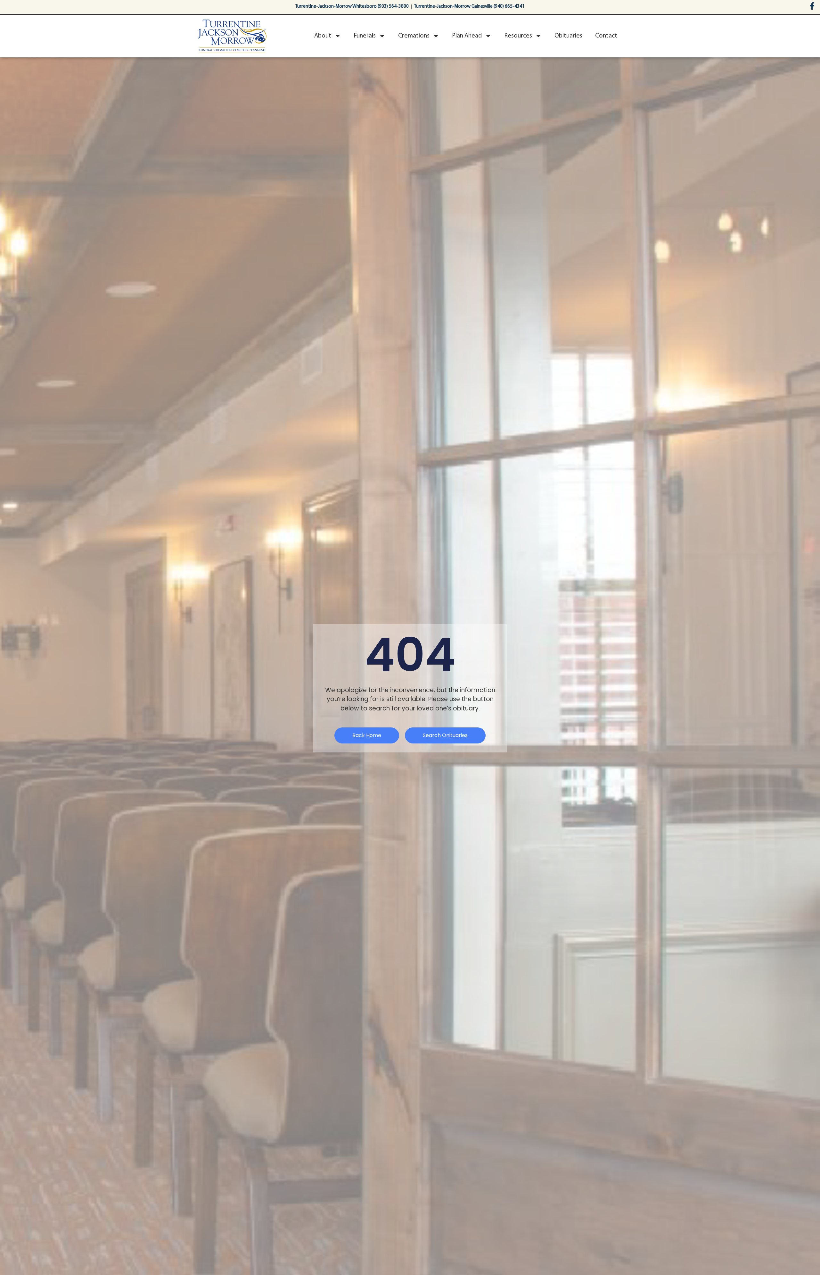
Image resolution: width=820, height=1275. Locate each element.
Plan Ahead (467, 36)
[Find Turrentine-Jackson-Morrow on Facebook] (812, 6)
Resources (518, 36)
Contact (606, 36)
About (322, 36)
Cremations (414, 36)
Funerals (365, 36)
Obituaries (568, 36)
